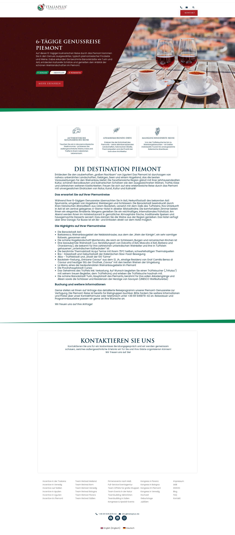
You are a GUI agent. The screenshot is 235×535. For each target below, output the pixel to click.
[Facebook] (110, 518)
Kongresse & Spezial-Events (121, 501)
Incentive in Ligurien (52, 495)
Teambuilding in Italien (118, 498)
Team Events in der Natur (120, 491)
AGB (175, 484)
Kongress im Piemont (151, 488)
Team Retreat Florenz (85, 495)
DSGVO (176, 488)
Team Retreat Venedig (86, 488)
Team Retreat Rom (84, 484)
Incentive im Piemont (53, 498)
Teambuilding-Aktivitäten (120, 495)
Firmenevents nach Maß (119, 481)
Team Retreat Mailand (86, 481)
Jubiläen (145, 501)
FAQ (175, 495)
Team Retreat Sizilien (85, 498)
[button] (193, 7)
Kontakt (177, 498)
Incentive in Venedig (52, 484)
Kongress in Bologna (150, 484)
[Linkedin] (117, 518)
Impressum (178, 481)
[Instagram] (124, 518)
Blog (175, 491)
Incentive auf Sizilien (52, 488)
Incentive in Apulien (52, 491)
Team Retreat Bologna (86, 491)
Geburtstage (147, 498)
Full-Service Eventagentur (120, 484)
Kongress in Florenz (150, 481)
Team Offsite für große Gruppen (123, 488)
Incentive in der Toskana (54, 481)
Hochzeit (145, 495)
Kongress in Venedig (150, 491)
